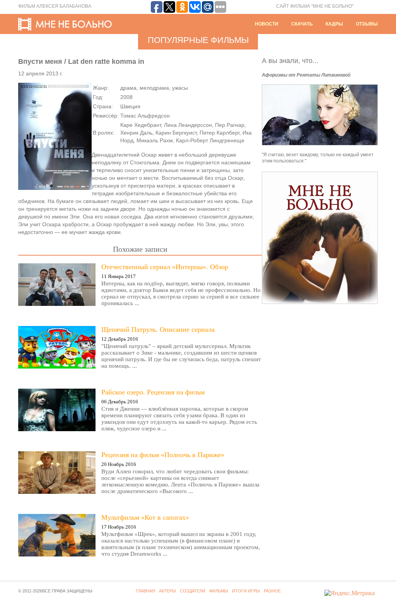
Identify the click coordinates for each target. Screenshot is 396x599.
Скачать (302, 24)
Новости (266, 24)
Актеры (167, 591)
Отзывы (367, 24)
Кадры (334, 24)
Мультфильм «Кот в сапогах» (145, 517)
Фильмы (218, 591)
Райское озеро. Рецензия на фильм (153, 392)
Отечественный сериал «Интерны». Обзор (164, 267)
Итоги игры (246, 591)
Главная (145, 591)
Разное (272, 591)
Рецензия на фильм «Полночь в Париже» (162, 455)
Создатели (192, 591)
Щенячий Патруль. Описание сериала (158, 329)
